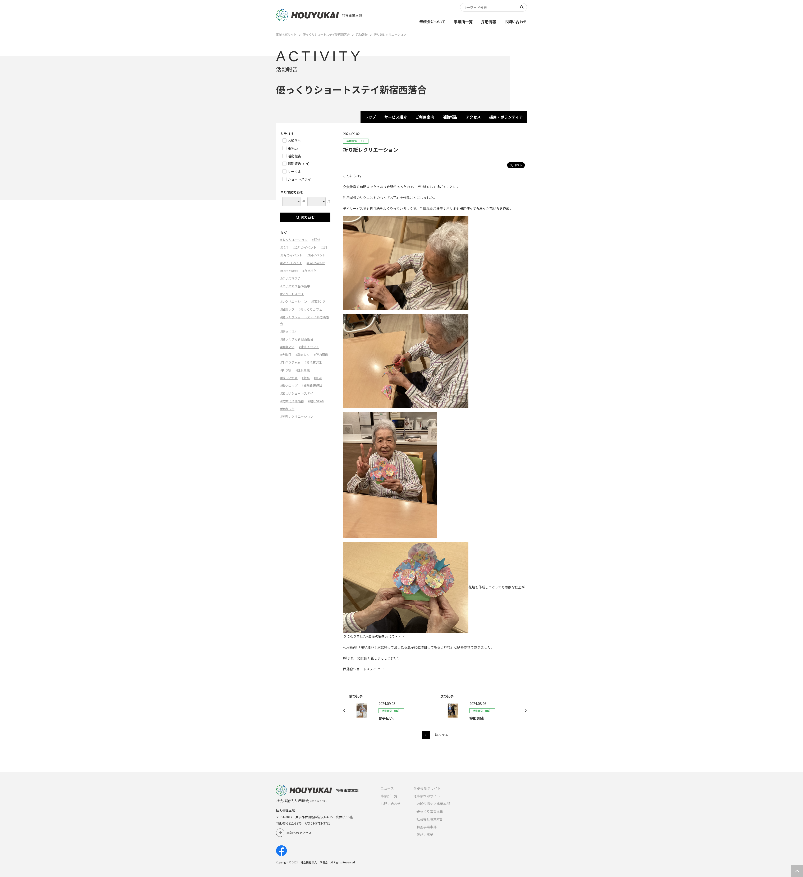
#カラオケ (309, 270)
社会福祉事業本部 (430, 819)
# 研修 (316, 239)
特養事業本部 (427, 826)
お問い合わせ (515, 21)
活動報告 (362, 34)
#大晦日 (285, 354)
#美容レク (287, 409)
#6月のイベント (291, 263)
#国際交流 (287, 347)
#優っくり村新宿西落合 (296, 339)
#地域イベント (309, 347)
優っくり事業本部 (430, 811)
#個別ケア (318, 301)
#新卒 (306, 378)
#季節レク (302, 354)
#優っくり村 (289, 331)
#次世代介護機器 (292, 401)
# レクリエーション (294, 239)
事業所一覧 (463, 21)
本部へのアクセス (298, 833)
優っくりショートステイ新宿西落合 (326, 34)
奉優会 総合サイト (427, 788)
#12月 (284, 247)
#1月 (324, 247)
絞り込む (308, 217)
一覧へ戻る (439, 734)
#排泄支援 (302, 370)
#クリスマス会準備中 (295, 286)
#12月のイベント (304, 247)
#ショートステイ (292, 294)
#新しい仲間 (289, 378)
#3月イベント (316, 255)
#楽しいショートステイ (296, 393)
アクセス (473, 117)
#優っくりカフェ (310, 309)
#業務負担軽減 (312, 385)
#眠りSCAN (316, 401)
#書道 (318, 378)
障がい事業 (425, 834)
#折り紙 (285, 370)
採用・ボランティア (506, 117)
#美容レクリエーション (296, 416)
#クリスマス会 (290, 278)
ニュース (387, 788)
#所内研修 (321, 354)
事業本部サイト (286, 34)
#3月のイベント (291, 255)
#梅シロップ (289, 385)
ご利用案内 (424, 117)
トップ (370, 117)
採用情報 (488, 21)
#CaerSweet (316, 263)
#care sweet (289, 270)
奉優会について (432, 21)
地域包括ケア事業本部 (433, 803)
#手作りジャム (290, 362)
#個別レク (287, 309)
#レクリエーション (293, 301)
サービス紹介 (395, 117)
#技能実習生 (313, 362)
